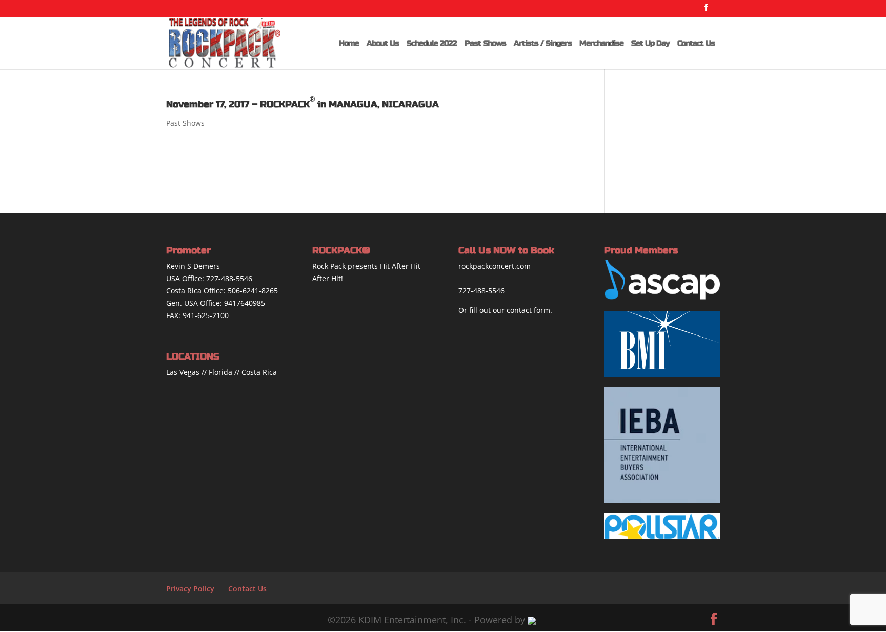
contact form (528, 310)
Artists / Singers (543, 44)
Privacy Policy (190, 589)
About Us (383, 44)
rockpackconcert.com (494, 266)
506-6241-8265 (253, 290)
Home (349, 44)
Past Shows (485, 44)
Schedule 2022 (432, 44)
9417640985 (244, 303)
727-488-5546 (229, 278)
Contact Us (696, 44)
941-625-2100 (206, 315)
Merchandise (601, 44)
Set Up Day (650, 44)
